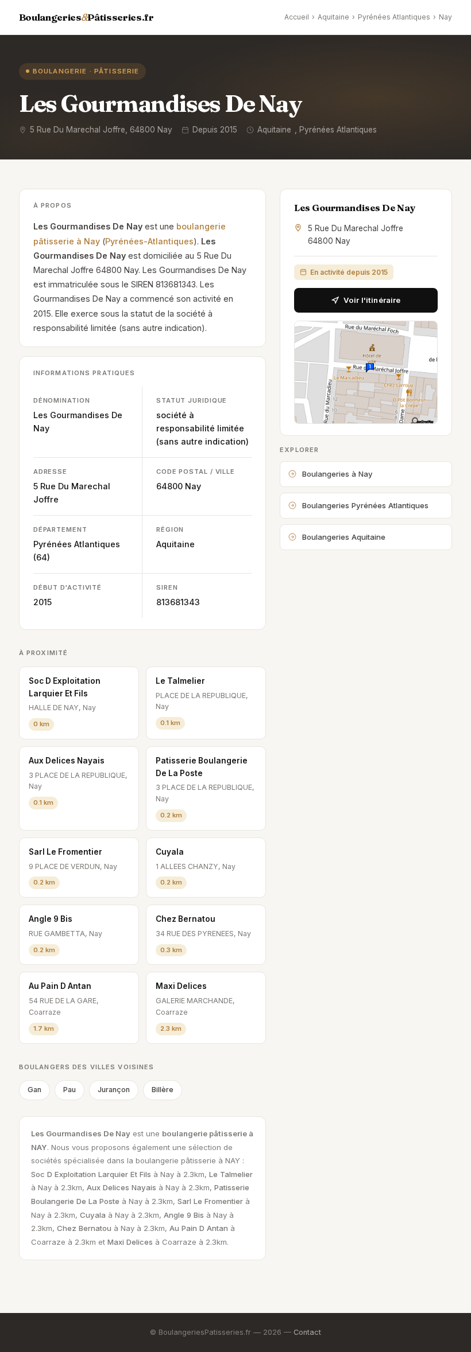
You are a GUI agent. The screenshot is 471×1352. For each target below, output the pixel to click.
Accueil (296, 17)
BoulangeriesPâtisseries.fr (86, 17)
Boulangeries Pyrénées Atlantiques (365, 505)
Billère (162, 1089)
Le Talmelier (180, 680)
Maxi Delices (181, 986)
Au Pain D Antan (60, 986)
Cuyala (170, 851)
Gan (34, 1089)
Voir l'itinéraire (371, 300)
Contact (307, 1332)
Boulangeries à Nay (337, 473)
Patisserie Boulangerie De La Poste (202, 767)
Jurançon (114, 1089)
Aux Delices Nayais (67, 760)
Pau (69, 1089)
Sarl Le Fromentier (65, 851)
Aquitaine (333, 17)
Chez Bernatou (185, 919)
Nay (445, 17)
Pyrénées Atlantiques (394, 17)
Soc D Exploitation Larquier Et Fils (65, 687)
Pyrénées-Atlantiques (149, 241)
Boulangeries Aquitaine (343, 536)
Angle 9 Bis (50, 919)
